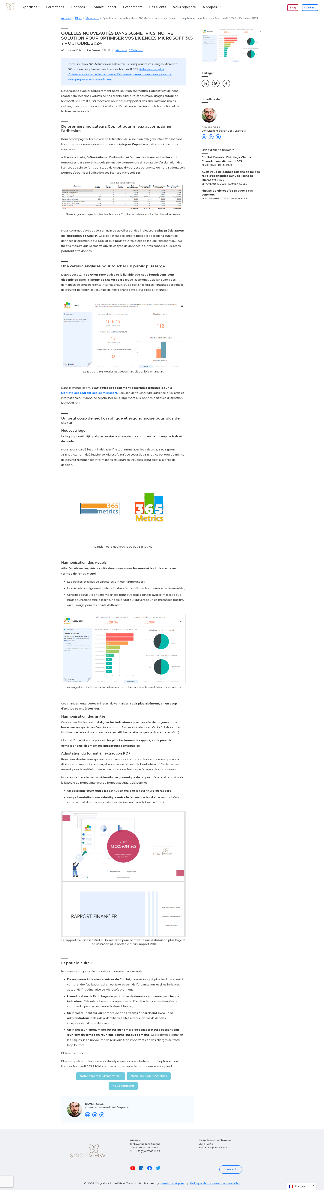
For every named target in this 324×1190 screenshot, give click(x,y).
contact (230, 1169)
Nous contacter (123, 1085)
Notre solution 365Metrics (149, 1076)
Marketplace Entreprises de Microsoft (89, 393)
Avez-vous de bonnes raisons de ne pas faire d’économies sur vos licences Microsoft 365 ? (231, 176)
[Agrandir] (181, 186)
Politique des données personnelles (215, 1183)
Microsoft (92, 18)
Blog (78, 18)
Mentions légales (172, 1183)
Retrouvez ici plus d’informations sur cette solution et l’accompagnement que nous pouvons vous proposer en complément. (120, 74)
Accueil (66, 18)
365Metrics (136, 50)
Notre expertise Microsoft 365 (100, 1076)
